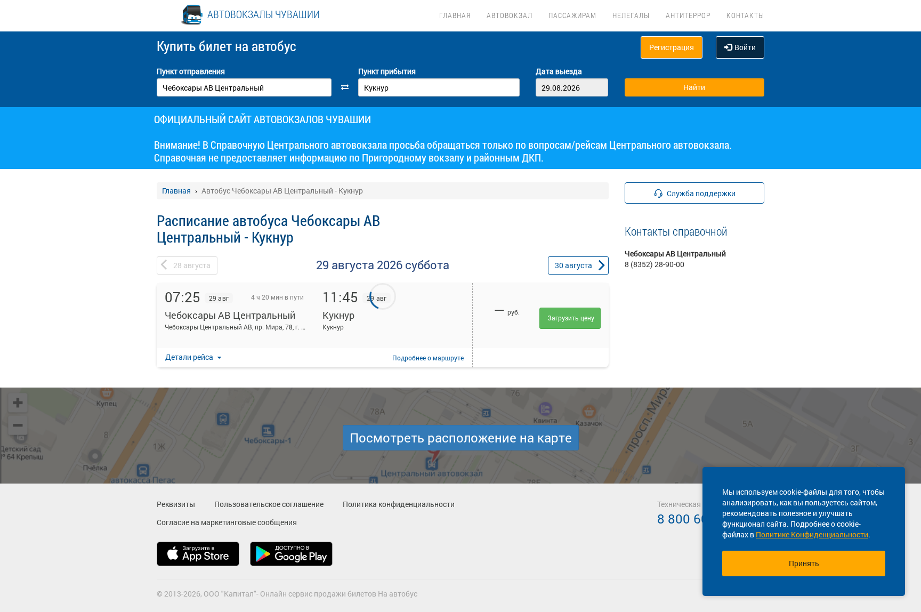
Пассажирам (572, 15)
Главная (455, 15)
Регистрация (671, 47)
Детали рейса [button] (190, 357)
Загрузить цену (570, 317)
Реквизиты (176, 504)
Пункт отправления (191, 71)
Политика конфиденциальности (399, 504)
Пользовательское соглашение (269, 504)
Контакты (745, 15)
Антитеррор (688, 15)
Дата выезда (559, 71)
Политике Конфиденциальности (812, 534)
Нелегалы (631, 15)
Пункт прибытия (387, 71)
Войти (745, 47)
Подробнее (428, 357)
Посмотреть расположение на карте (461, 437)
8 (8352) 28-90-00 (654, 264)
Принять (804, 563)
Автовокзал (509, 15)
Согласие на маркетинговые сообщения (227, 522)
